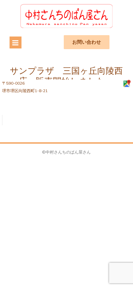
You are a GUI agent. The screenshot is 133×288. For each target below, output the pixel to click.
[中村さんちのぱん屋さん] (66, 26)
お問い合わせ (86, 42)
